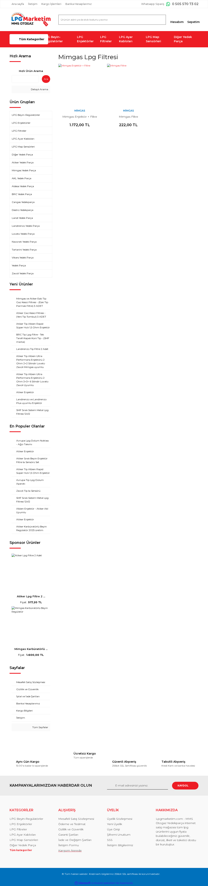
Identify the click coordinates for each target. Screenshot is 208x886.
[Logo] (31, 19)
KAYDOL (183, 785)
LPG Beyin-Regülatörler (53, 39)
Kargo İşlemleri (51, 3)
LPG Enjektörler (85, 39)
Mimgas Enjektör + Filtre (79, 116)
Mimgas (79, 110)
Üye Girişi (113, 829)
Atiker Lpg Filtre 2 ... (31, 596)
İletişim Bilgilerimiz (120, 845)
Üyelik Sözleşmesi (119, 819)
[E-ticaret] (103, 883)
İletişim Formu (68, 845)
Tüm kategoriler (21, 850)
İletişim (32, 3)
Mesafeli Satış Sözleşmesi (76, 819)
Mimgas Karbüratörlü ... (31, 649)
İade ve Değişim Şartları (74, 840)
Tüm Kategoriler (31, 39)
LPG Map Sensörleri (153, 39)
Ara (46, 78)
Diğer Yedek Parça (183, 39)
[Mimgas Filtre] (128, 85)
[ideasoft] (83, 883)
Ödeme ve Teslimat (72, 824)
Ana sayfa (18, 3)
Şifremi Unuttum (118, 834)
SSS (110, 840)
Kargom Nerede (70, 850)
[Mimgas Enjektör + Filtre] (79, 85)
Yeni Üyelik (114, 824)
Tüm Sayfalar (40, 727)
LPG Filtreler (106, 39)
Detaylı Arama (39, 89)
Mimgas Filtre (128, 116)
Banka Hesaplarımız (78, 3)
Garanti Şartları (68, 834)
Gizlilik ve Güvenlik (70, 829)
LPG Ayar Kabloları (126, 39)
